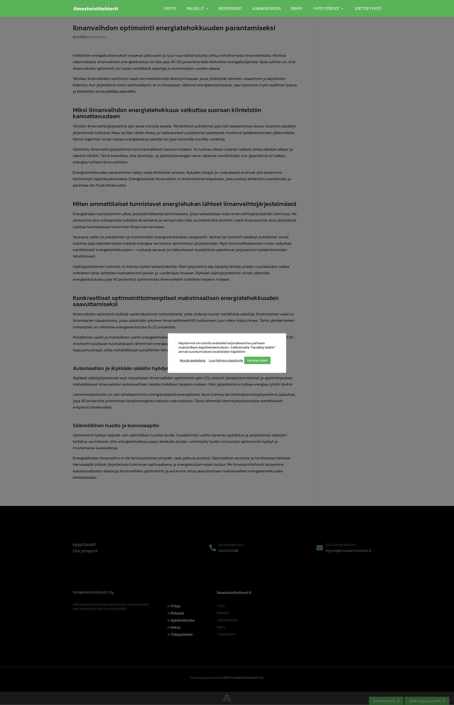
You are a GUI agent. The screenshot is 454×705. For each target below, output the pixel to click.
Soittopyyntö (367, 8)
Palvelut (195, 8)
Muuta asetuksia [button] (192, 360)
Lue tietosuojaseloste (226, 360)
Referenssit (230, 8)
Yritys (169, 8)
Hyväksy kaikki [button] (257, 360)
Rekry (297, 8)
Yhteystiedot (326, 8)
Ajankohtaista (266, 8)
